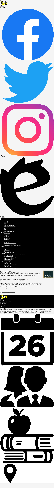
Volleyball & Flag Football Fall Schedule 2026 (10, 243)
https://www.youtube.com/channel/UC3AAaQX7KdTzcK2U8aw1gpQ (11, 277)
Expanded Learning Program (7, 263)
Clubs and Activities (6, 249)
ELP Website (5, 262)
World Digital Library (6, 236)
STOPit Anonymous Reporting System (9, 252)
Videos (5, 229)
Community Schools (6, 227)
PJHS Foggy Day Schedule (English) (9, 258)
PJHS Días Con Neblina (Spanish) (8, 259)
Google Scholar (6, 237)
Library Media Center (6, 234)
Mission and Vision (6, 221)
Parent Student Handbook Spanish (8, 256)
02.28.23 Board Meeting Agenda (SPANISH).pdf (8, 292)
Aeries (3, 306)
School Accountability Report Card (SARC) (9, 226)
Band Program (6, 240)
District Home (4, 305)
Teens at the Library (6, 239)
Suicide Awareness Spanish (7, 251)
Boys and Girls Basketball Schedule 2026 (9, 244)
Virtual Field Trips (6, 235)
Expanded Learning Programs (8, 266)
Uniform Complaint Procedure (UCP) (9, 231)
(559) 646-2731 (43, 312)
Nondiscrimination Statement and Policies (9, 230)
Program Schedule (6, 265)
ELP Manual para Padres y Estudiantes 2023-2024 (10, 264)
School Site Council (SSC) (7, 224)
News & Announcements (3, 268)
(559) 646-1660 (4, 302)
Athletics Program (6, 242)
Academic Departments (7, 233)
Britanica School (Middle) (7, 238)
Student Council (6, 248)
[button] (4, 220)
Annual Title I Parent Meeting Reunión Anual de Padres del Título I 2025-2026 (14, 254)
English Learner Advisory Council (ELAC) (9, 225)
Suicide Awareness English (7, 260)
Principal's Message (6, 222)
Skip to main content (3, 0)
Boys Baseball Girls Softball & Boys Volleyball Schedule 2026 (12, 245)
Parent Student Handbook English (8, 255)
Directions (5, 223)
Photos (5, 228)
